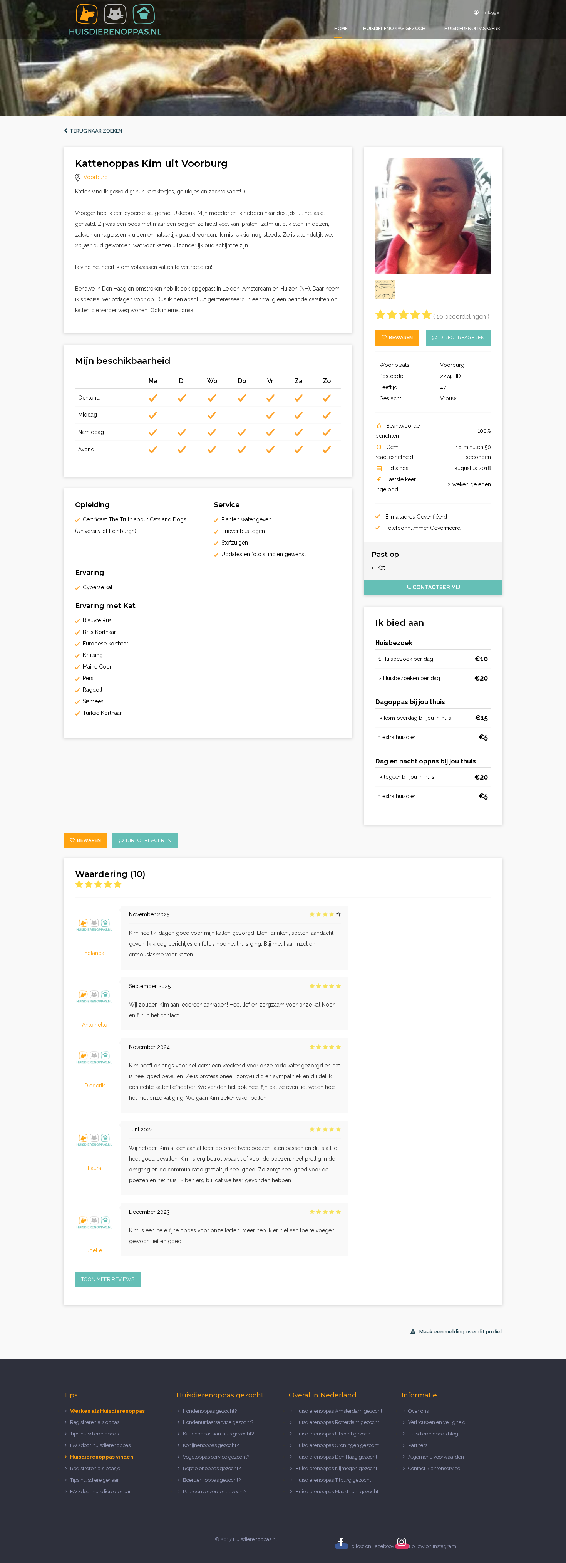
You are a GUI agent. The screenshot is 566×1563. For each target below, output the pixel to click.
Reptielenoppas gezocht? (212, 1468)
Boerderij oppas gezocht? (212, 1480)
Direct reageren (461, 337)
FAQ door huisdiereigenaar (100, 1491)
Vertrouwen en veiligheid (437, 1422)
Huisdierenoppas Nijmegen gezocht (336, 1468)
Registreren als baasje (95, 1468)
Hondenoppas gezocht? (210, 1411)
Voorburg (96, 177)
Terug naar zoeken (94, 131)
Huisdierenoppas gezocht (396, 28)
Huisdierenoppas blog (433, 1434)
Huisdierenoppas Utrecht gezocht (333, 1434)
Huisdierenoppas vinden (101, 1457)
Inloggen (492, 12)
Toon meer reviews (107, 1279)
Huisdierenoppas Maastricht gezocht (336, 1491)
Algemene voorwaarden (436, 1457)
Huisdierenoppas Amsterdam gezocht (338, 1411)
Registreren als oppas (94, 1422)
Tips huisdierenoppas (94, 1434)
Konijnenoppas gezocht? (211, 1445)
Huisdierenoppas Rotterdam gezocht (337, 1422)
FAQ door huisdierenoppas (101, 1445)
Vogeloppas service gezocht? (216, 1457)
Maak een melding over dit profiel (460, 1331)
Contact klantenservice (434, 1468)
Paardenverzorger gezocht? (214, 1491)
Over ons (418, 1411)
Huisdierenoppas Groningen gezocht (337, 1445)
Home (341, 28)
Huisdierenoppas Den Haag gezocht (336, 1457)
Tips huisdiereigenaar (94, 1480)
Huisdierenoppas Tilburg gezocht (333, 1480)
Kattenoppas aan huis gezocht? (218, 1434)
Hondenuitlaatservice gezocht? (218, 1422)
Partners (417, 1445)
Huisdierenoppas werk (472, 28)
